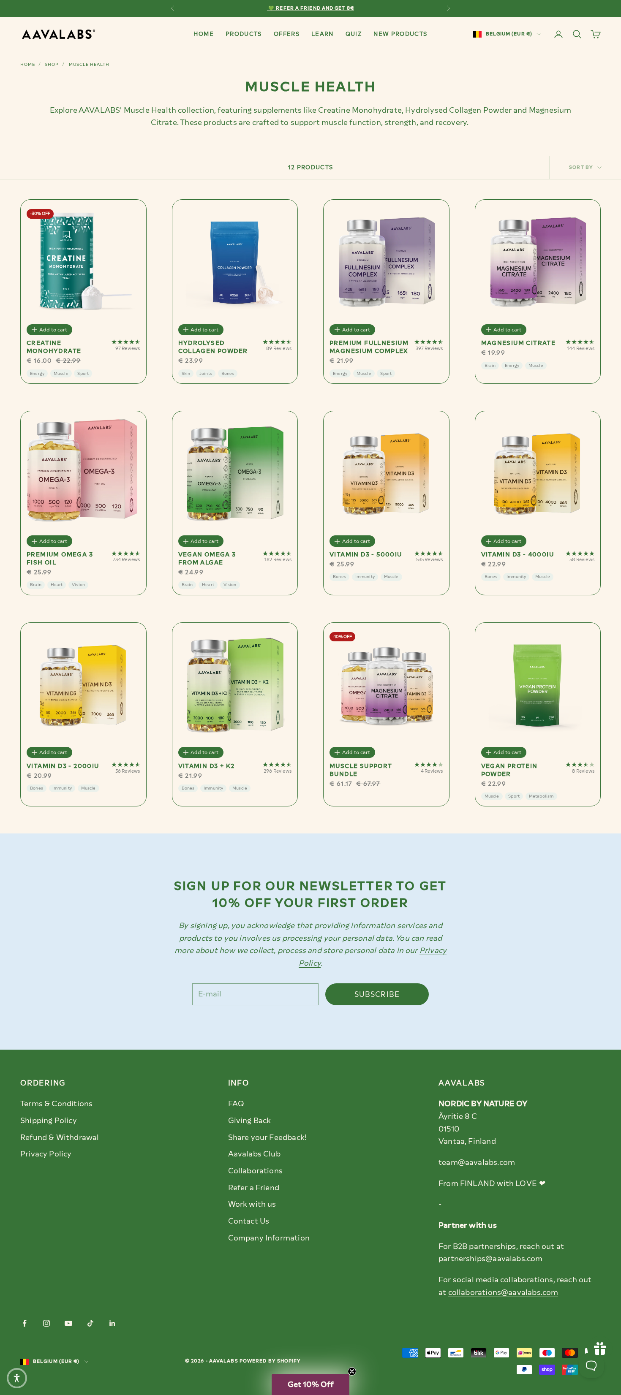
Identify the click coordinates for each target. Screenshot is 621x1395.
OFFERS (287, 33)
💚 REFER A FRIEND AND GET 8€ (310, 8)
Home (27, 64)
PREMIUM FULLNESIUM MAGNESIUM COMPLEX (369, 347)
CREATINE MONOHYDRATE (54, 347)
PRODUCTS (244, 33)
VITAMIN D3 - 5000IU (366, 554)
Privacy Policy (46, 1154)
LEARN (322, 33)
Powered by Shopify (270, 1361)
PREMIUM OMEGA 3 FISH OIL (60, 558)
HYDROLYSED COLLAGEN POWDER (213, 347)
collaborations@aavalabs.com (503, 1292)
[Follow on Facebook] (24, 1323)
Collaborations (255, 1170)
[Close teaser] (352, 1371)
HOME (203, 33)
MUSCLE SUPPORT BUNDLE (361, 770)
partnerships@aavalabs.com (491, 1258)
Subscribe (377, 994)
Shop (52, 64)
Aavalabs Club (254, 1154)
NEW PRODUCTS (400, 33)
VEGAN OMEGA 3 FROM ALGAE (207, 558)
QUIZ (354, 33)
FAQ (236, 1103)
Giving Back (249, 1120)
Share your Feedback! (267, 1137)
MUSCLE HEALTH (89, 64)
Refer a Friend (254, 1187)
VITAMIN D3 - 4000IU (517, 554)
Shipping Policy (48, 1120)
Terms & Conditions (56, 1103)
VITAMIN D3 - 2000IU (63, 766)
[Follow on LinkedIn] (112, 1323)
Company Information (269, 1238)
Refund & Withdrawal (59, 1137)
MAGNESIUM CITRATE (518, 343)
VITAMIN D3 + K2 (206, 766)
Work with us (252, 1204)
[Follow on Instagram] (46, 1323)
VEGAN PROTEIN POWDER (509, 770)
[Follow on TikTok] (90, 1323)
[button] (310, 1384)
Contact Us (249, 1221)
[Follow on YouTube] (68, 1323)
